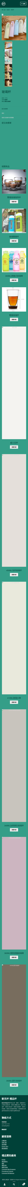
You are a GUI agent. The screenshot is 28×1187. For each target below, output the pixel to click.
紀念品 (3, 1159)
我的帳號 (4, 1184)
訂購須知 (4, 1140)
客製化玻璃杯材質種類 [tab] (8, 117)
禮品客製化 (5, 1161)
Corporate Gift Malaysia (8, 1173)
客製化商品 (5, 1167)
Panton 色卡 (5, 1146)
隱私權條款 (5, 1148)
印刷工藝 (4, 1142)
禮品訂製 (4, 1165)
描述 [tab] (3, 113)
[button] (2, 15)
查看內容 (14, 201)
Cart (22, 1183)
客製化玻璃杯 (7, 101)
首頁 (4, 9)
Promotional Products (7, 1171)
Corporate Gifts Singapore (9, 1169)
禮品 (3, 1163)
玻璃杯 (8, 9)
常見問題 (4, 1144)
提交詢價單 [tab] (5, 109)
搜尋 (14, 1184)
